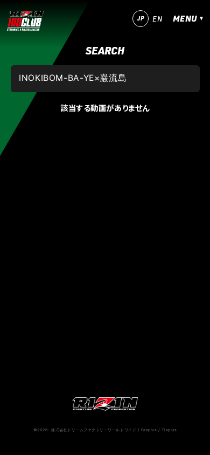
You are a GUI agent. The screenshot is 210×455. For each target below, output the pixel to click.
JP (140, 18)
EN (157, 19)
